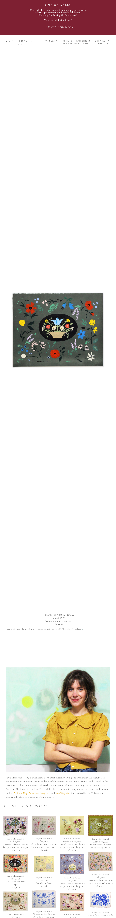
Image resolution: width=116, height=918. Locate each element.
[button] (52, 41)
